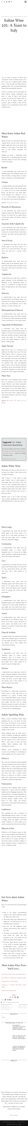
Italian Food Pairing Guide (9, 990)
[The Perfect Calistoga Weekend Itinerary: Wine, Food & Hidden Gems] (5, 1029)
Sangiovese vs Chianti (12, 202)
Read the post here (9, 459)
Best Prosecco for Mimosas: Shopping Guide (14, 978)
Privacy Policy (14, 1115)
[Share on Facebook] (5, 1000)
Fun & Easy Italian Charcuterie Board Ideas (13, 974)
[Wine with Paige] (14, 9)
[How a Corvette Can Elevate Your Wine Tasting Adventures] (5, 1040)
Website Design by (14, 1124)
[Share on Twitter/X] (7, 1000)
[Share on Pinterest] (9, 1000)
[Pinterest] (6, 1)
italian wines (9, 1002)
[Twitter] (1, 1)
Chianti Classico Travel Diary (10, 981)
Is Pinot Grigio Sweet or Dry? (22, 1006)
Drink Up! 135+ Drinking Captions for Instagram (7, 1007)
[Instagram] (4, 1)
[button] (26, 2)
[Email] (9, 1)
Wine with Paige (10, 1122)
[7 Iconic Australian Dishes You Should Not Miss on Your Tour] (5, 1050)
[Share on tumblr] (11, 1000)
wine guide (16, 1002)
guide (3, 1002)
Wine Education (18, 16)
